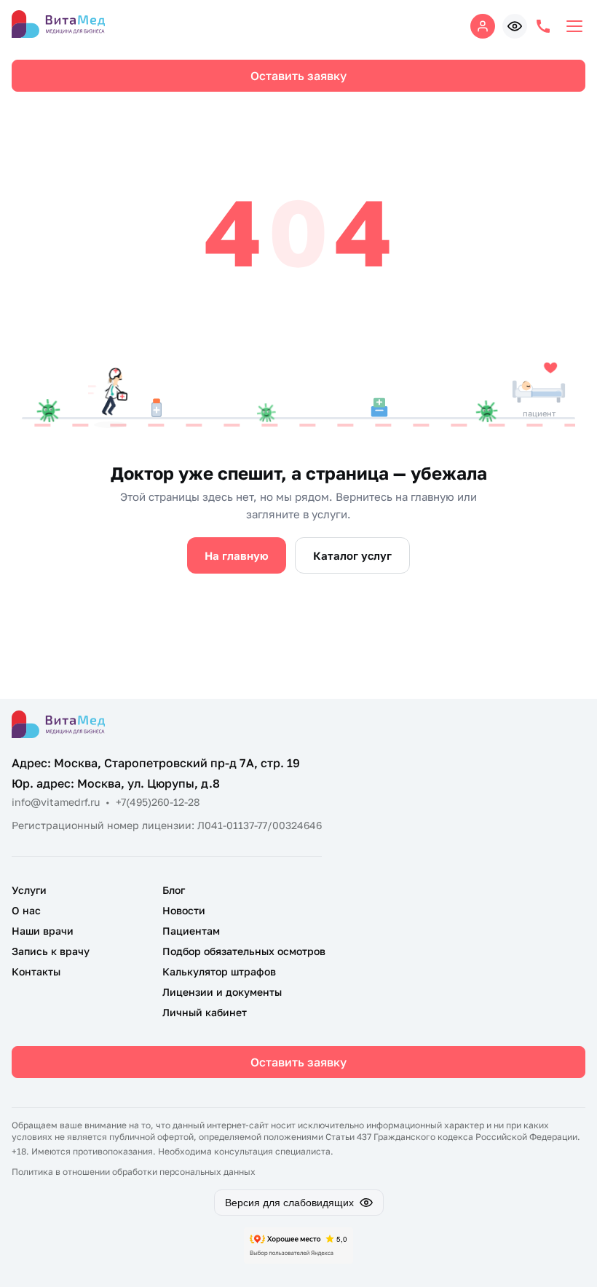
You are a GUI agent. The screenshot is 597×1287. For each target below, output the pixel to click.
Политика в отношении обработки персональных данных (134, 1171)
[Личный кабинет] (482, 26)
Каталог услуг (352, 555)
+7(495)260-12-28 (158, 802)
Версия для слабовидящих (289, 1202)
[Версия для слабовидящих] (514, 26)
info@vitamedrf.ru (56, 802)
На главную (237, 555)
